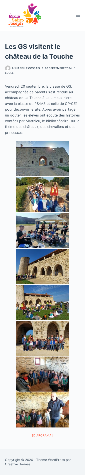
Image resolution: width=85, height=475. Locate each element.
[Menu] (78, 15)
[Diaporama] (42, 435)
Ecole (9, 72)
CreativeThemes (18, 464)
